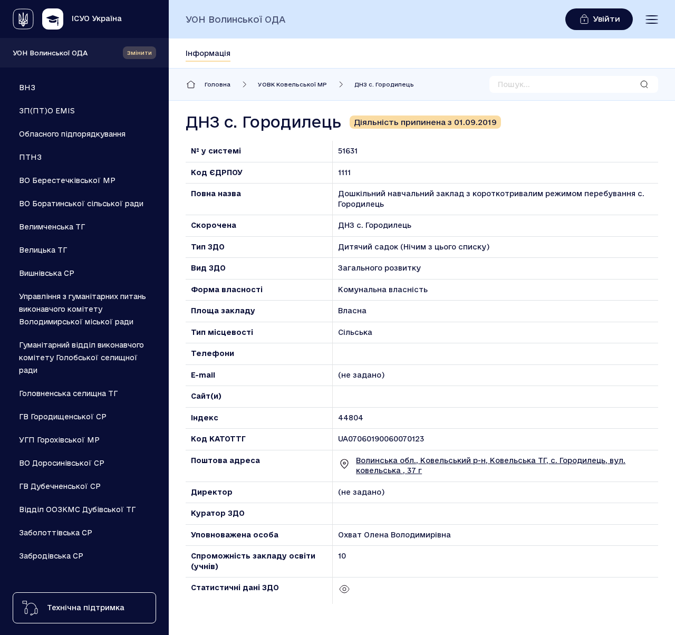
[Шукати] (644, 84)
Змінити (139, 53)
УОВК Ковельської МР (292, 84)
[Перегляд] (344, 593)
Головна (217, 84)
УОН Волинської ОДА (50, 52)
